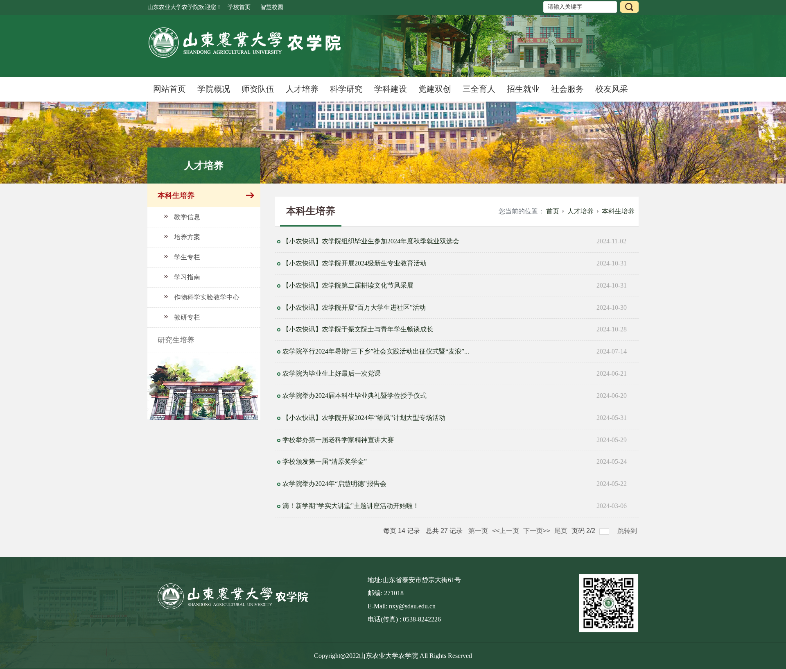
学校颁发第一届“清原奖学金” (324, 461)
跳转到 (628, 530)
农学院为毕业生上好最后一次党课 (331, 373)
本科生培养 (618, 211)
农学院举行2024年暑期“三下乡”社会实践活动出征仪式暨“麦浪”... (375, 351)
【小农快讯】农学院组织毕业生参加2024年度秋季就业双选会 (370, 241)
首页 (552, 211)
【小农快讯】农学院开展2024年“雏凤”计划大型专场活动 (363, 417)
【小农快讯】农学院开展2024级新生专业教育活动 (354, 263)
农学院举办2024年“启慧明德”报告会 (334, 483)
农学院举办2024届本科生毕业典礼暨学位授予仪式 (354, 395)
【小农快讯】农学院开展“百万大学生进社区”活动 (354, 307)
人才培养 (580, 211)
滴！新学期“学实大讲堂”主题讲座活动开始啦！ (350, 505)
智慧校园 (271, 7)
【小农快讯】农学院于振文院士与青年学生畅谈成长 (357, 329)
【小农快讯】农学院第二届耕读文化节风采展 (347, 285)
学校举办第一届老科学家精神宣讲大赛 (338, 439)
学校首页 (239, 7)
